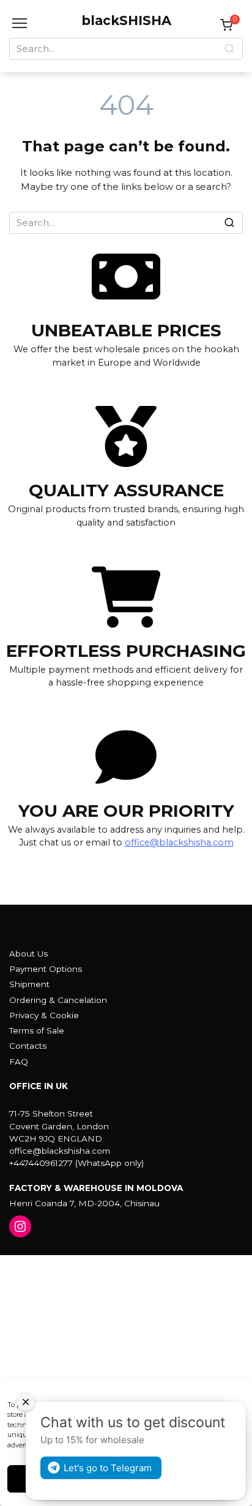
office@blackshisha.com (179, 842)
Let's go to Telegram (108, 1468)
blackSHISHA (126, 20)
